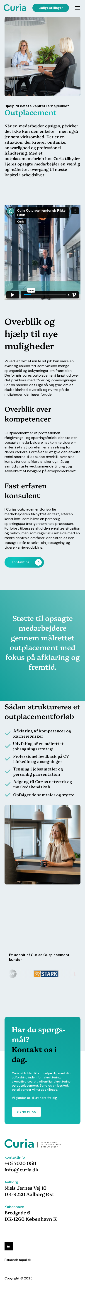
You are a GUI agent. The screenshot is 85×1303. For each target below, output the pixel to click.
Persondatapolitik (18, 1260)
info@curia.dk (22, 1169)
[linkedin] (9, 1246)
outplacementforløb (34, 509)
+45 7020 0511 (20, 1163)
